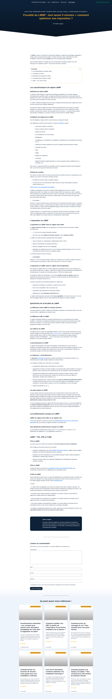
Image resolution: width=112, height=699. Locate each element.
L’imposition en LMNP (38, 73)
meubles (61, 123)
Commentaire (33, 549)
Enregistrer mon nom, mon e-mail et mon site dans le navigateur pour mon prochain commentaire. (53, 584)
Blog (30, 11)
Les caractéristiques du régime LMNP (42, 71)
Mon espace (72, 2)
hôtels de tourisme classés (60, 450)
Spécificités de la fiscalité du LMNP (41, 76)
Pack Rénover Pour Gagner (39, 2)
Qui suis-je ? (63, 2)
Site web (32, 578)
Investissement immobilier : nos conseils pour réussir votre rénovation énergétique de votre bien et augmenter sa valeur (30, 627)
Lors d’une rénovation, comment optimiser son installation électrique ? (55, 671)
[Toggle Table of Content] (79, 69)
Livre (48, 2)
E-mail (32, 573)
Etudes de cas (55, 2)
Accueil (26, 11)
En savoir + (23, 643)
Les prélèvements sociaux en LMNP (41, 78)
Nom (31, 567)
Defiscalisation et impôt (39, 11)
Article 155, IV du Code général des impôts (42, 187)
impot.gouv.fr (58, 480)
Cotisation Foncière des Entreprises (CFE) (60, 468)
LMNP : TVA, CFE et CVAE (39, 80)
